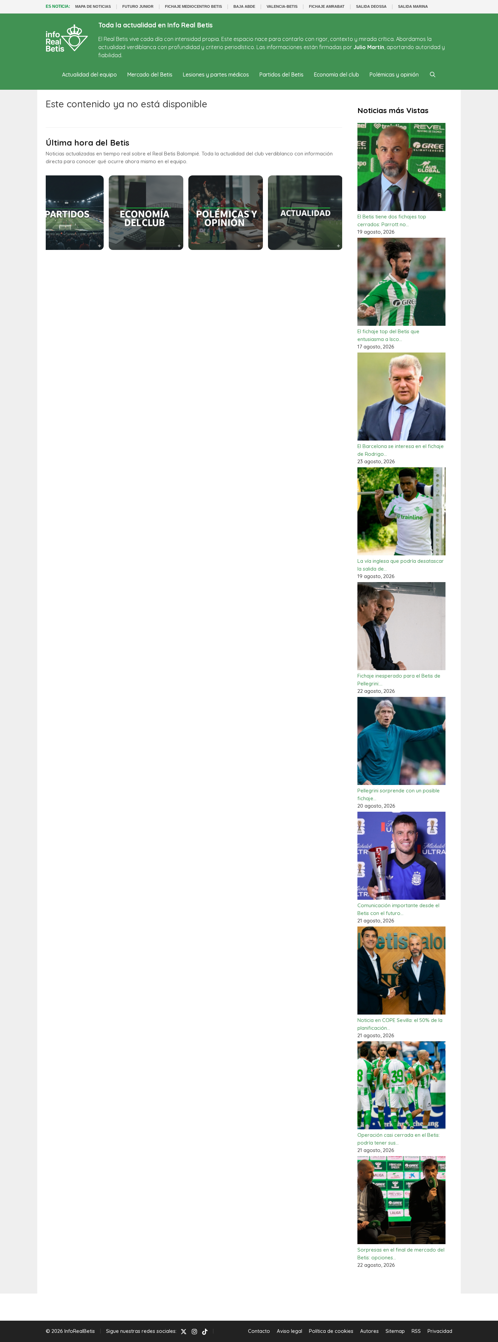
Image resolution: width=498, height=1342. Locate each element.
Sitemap (395, 1331)
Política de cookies (331, 1331)
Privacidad (440, 1331)
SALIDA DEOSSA (371, 6)
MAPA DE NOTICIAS (93, 6)
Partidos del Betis (281, 74)
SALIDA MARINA (413, 6)
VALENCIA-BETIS (282, 6)
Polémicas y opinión (394, 74)
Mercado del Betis (149, 74)
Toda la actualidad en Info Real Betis (155, 25)
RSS (416, 1331)
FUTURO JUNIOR (137, 6)
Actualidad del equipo (89, 74)
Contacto (259, 1331)
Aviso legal (289, 1331)
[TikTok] (205, 1331)
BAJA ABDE (244, 6)
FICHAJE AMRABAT (327, 6)
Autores (369, 1331)
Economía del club (336, 74)
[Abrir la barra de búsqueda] (432, 74)
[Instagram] (194, 1331)
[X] (184, 1331)
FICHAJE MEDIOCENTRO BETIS (193, 6)
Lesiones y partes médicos (216, 74)
